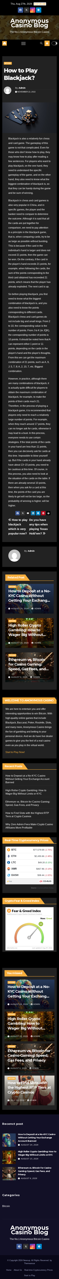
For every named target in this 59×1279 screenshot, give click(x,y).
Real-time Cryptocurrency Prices (38, 1270)
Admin (22, 88)
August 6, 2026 (19, 677)
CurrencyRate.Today (45, 888)
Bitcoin (8, 63)
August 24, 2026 (20, 609)
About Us (18, 1270)
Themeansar (29, 1263)
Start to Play (29, 1275)
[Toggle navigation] (23, 43)
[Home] (4, 43)
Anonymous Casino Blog (29, 23)
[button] (41, 43)
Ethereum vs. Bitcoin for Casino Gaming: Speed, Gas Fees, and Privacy (29, 1055)
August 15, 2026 (20, 643)
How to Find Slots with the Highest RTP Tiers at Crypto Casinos (29, 1087)
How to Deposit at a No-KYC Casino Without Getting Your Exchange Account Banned (27, 779)
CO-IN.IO (47, 881)
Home (8, 1270)
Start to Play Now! (15, 752)
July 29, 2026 (17, 1100)
